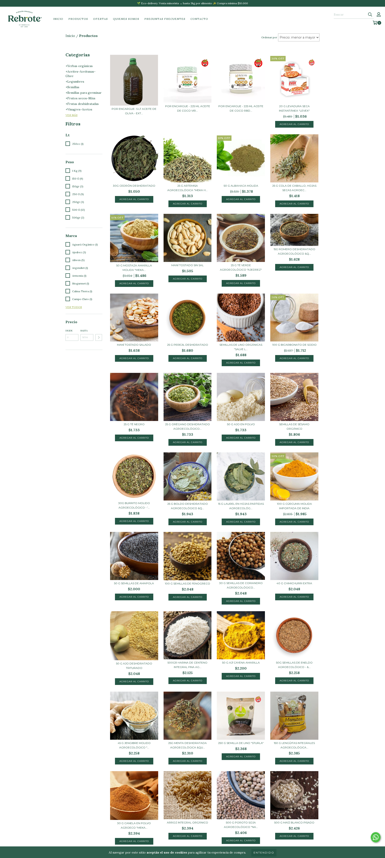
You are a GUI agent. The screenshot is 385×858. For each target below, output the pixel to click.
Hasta (84, 330)
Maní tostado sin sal (187, 265)
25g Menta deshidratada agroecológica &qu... (187, 745)
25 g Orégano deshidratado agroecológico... (187, 426)
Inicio (58, 18)
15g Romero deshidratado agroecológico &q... (294, 251)
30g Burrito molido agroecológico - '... (134, 505)
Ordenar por (269, 37)
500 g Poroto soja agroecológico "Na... (241, 825)
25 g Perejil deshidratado (187, 344)
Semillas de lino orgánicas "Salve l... (240, 347)
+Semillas (72, 87)
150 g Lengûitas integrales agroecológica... (294, 745)
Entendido (264, 852)
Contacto (199, 18)
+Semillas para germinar (84, 93)
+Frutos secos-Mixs (80, 98)
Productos (78, 18)
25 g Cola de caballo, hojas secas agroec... (294, 188)
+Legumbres (75, 82)
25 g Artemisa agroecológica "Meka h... (187, 188)
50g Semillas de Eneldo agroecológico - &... (294, 665)
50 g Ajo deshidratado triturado (134, 666)
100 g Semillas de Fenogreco (187, 583)
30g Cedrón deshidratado (134, 185)
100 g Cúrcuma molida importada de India (294, 506)
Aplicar (98, 337)
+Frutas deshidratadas (82, 104)
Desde (69, 330)
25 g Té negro (134, 424)
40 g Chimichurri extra (294, 583)
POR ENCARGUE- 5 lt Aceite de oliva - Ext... (134, 111)
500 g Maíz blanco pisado (294, 822)
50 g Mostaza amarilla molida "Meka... (134, 268)
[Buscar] (370, 15)
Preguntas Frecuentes (164, 18)
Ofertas (100, 18)
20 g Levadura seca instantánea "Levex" (294, 108)
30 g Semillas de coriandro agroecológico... (241, 585)
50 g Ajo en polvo (241, 424)
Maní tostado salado (134, 344)
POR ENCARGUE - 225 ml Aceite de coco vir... (187, 108)
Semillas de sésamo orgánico (294, 426)
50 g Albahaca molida (241, 185)
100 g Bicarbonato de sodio (294, 344)
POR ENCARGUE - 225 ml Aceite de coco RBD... (240, 108)
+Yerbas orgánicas (79, 66)
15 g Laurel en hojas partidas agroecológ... (241, 506)
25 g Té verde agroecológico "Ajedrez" (241, 267)
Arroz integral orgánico (187, 822)
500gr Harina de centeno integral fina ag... (187, 665)
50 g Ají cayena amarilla (241, 662)
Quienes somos (126, 18)
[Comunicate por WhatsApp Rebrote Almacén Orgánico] (376, 837)
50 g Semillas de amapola (134, 583)
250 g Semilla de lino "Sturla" (241, 743)
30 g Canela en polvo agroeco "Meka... (134, 825)
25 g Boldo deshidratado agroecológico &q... (187, 506)
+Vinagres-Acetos (79, 109)
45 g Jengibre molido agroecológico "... (134, 745)
